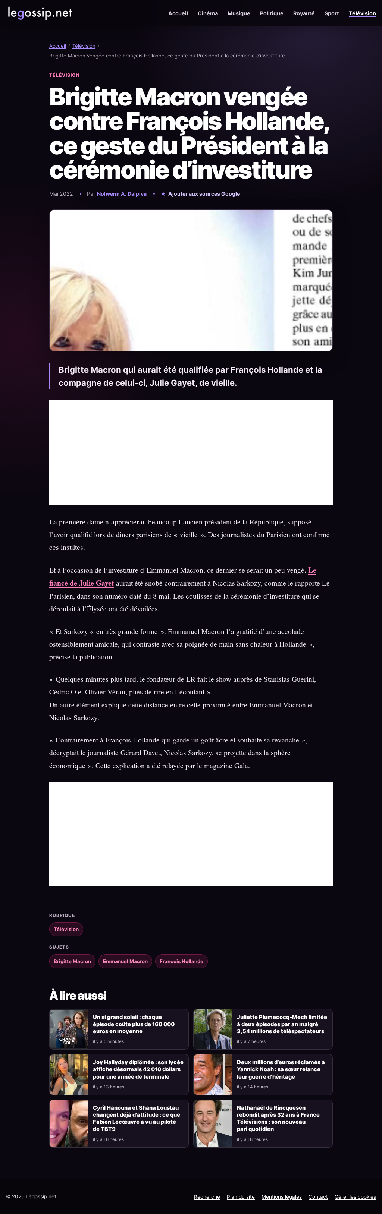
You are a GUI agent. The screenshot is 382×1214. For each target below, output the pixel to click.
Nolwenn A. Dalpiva (122, 193)
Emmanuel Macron (125, 961)
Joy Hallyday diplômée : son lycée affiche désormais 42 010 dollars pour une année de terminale (138, 1069)
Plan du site (241, 1197)
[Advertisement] (191, 452)
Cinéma (208, 13)
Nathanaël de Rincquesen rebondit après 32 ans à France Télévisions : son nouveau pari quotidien (278, 1118)
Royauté (304, 13)
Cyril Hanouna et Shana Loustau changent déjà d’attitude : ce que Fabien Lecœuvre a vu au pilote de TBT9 (136, 1118)
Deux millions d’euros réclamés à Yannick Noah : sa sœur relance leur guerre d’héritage (281, 1069)
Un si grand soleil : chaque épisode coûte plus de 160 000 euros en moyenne (134, 1024)
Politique (272, 13)
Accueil (178, 13)
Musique (239, 13)
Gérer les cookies (355, 1197)
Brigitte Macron (72, 961)
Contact (318, 1197)
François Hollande (181, 961)
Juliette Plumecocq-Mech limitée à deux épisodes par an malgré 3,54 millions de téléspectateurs (282, 1024)
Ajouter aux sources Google (204, 193)
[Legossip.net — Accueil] (39, 13)
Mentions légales (282, 1197)
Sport (332, 13)
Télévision (362, 13)
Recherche (207, 1197)
